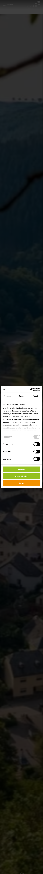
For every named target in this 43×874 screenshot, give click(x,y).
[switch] (36, 444)
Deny (21, 483)
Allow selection (21, 476)
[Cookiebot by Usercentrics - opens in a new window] (30, 389)
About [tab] (35, 396)
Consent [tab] (7, 396)
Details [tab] (21, 396)
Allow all (21, 469)
